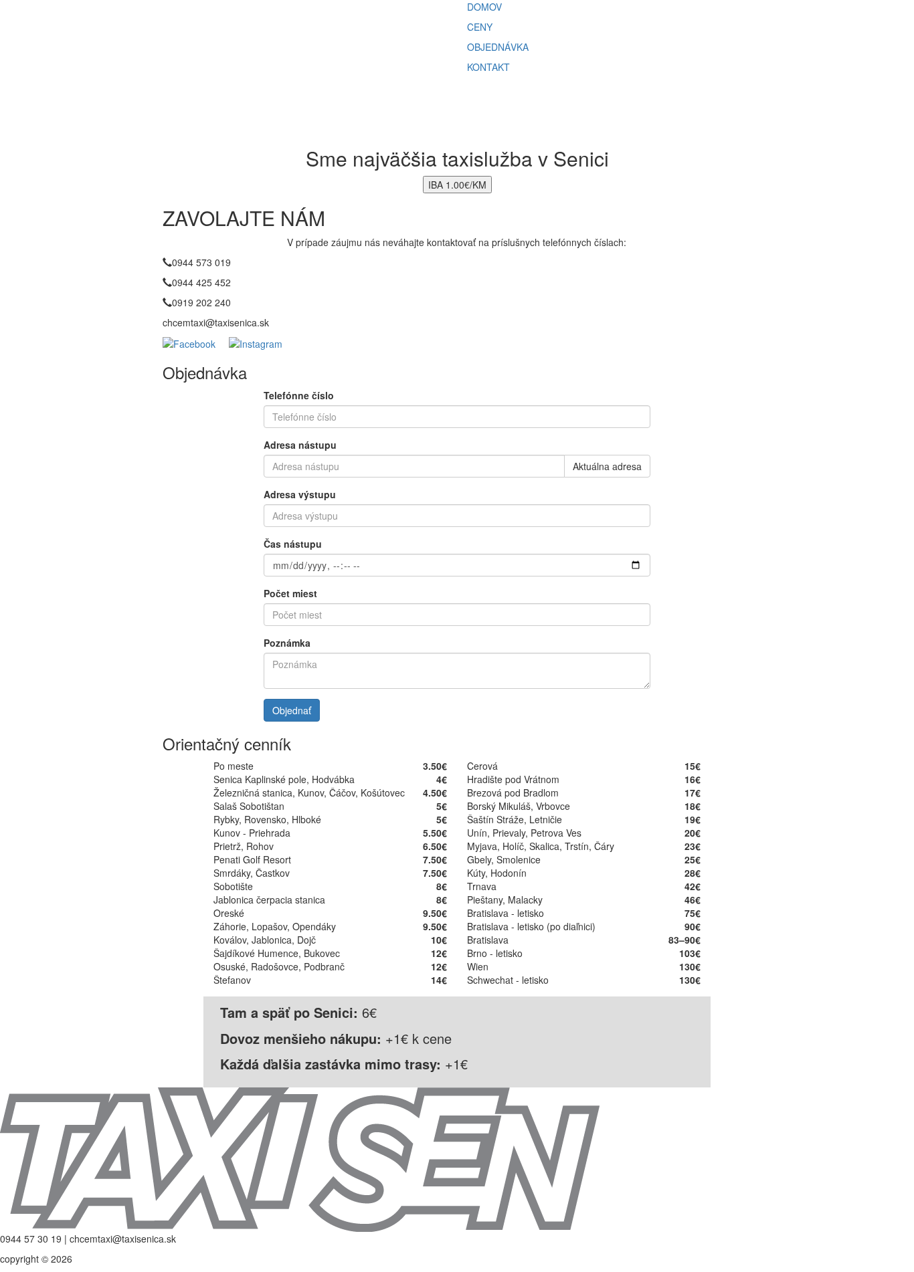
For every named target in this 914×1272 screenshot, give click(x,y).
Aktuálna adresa (607, 466)
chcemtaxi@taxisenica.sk (216, 322)
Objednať (291, 710)
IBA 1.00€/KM (457, 184)
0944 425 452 (201, 282)
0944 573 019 (201, 262)
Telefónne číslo (299, 395)
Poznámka (287, 642)
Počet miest (290, 593)
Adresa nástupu (300, 444)
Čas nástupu (293, 543)
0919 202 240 (201, 302)
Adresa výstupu (300, 494)
